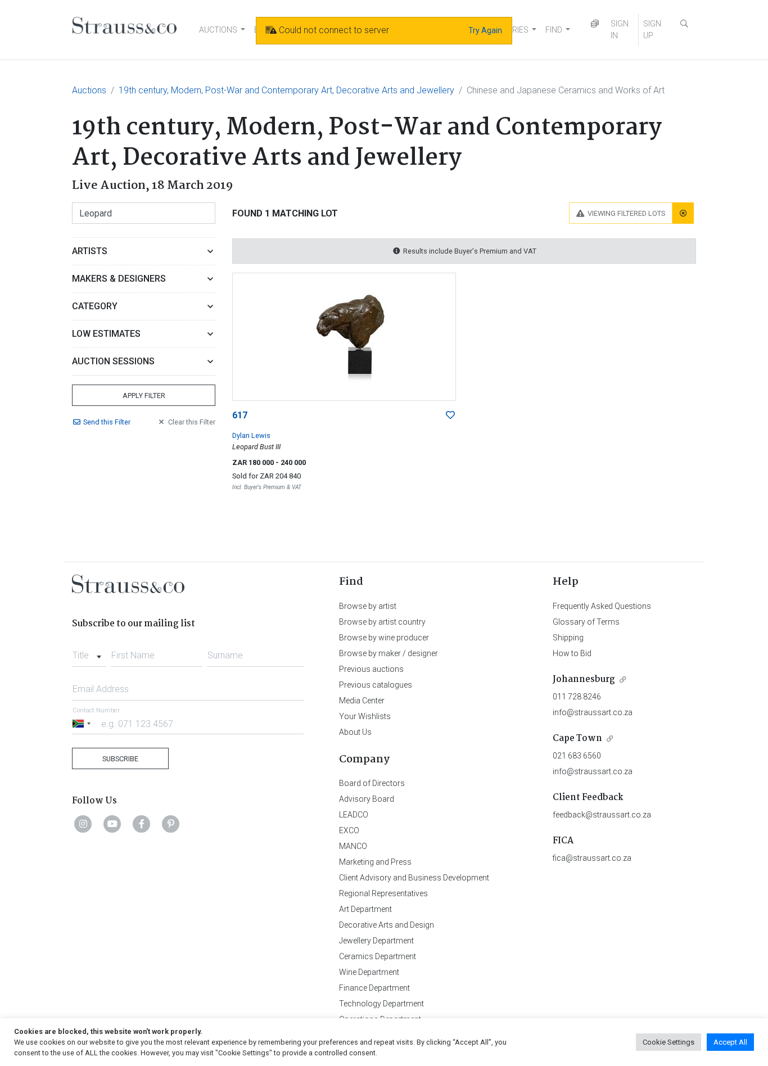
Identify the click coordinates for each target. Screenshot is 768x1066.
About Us (355, 732)
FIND (553, 29)
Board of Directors (372, 783)
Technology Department (381, 1003)
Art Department (365, 909)
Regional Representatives (383, 893)
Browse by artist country (382, 621)
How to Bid (572, 653)
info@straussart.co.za (593, 712)
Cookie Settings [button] (668, 1042)
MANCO (353, 846)
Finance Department (374, 987)
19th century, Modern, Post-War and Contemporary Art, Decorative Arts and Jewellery (286, 90)
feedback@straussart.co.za (602, 814)
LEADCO (353, 814)
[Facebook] (141, 824)
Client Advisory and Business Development (414, 877)
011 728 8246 (577, 696)
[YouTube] (112, 824)
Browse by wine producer (384, 637)
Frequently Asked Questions (602, 606)
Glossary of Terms (586, 621)
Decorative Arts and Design (386, 924)
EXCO (349, 830)
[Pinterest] (171, 824)
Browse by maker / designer (388, 653)
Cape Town (577, 738)
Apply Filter (144, 395)
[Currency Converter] (595, 23)
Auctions (89, 90)
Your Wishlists (365, 716)
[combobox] (89, 652)
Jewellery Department (376, 940)
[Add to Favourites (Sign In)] (450, 415)
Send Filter (106, 422)
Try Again (485, 30)
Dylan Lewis (251, 435)
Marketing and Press (375, 861)
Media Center (362, 700)
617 (239, 415)
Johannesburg (584, 679)
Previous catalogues (375, 684)
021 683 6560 (577, 755)
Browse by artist (367, 606)
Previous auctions (371, 669)
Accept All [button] (730, 1042)
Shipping (568, 637)
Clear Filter (191, 422)
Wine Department (369, 972)
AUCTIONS (218, 29)
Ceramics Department (377, 956)
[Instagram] (83, 824)
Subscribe (120, 759)
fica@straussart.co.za (592, 857)
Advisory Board (366, 798)
